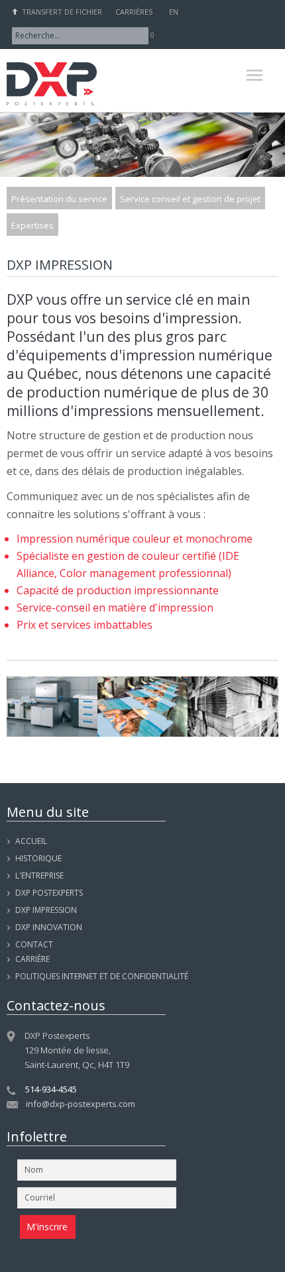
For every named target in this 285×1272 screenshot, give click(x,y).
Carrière (32, 959)
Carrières (133, 12)
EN (173, 12)
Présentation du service (59, 199)
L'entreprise (39, 875)
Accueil (31, 841)
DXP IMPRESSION (46, 910)
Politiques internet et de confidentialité (101, 976)
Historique (38, 858)
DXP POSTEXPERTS (49, 892)
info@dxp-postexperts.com (80, 1104)
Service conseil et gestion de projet (190, 199)
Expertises (32, 225)
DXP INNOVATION (48, 927)
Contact (34, 944)
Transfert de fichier (62, 12)
